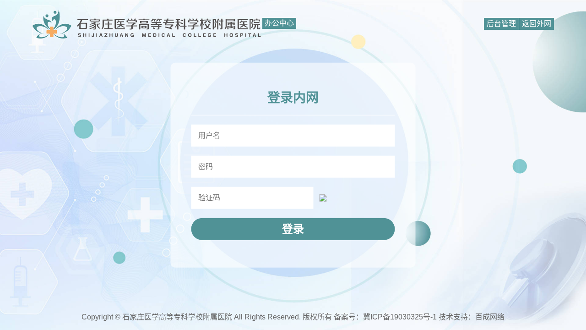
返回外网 (536, 24)
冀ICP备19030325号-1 (400, 317)
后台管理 (501, 24)
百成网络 (490, 317)
